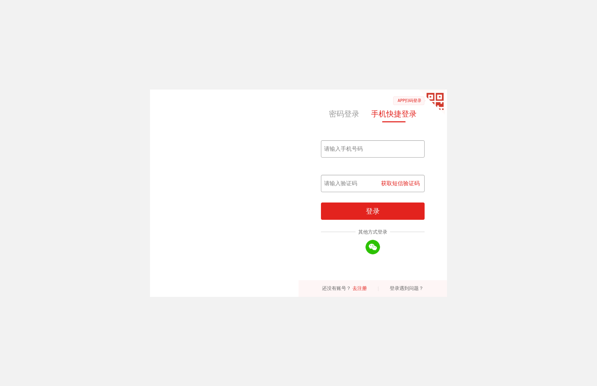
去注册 (359, 288)
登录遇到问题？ (407, 288)
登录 (373, 211)
